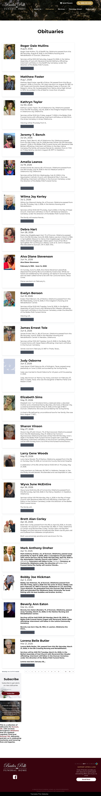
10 (58, 671)
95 (65, 671)
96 (69, 671)
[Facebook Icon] (15, 777)
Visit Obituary (27, 68)
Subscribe (10, 693)
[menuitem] (38, 9)
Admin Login (60, 791)
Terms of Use (51, 791)
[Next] (73, 671)
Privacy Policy (41, 791)
